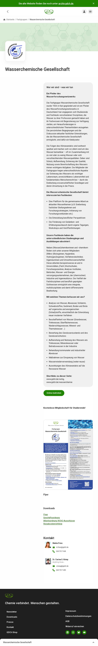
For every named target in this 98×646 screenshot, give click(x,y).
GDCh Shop (12, 632)
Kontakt (10, 627)
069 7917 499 (61, 570)
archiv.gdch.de (65, 3)
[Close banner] (93, 3)
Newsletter (12, 612)
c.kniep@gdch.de (62, 566)
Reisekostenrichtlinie (52, 524)
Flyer (45, 514)
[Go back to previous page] (7, 11)
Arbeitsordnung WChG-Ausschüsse (59, 521)
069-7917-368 (61, 551)
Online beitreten (54, 393)
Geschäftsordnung (51, 517)
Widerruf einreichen (74, 626)
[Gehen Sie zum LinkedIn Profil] (67, 632)
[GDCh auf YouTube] (84, 632)
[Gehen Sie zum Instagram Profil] (73, 632)
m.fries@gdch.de (62, 547)
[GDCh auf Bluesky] (79, 632)
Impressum (70, 611)
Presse (10, 622)
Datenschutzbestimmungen (78, 616)
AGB (67, 621)
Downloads (12, 617)
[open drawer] (84, 11)
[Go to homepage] (49, 12)
